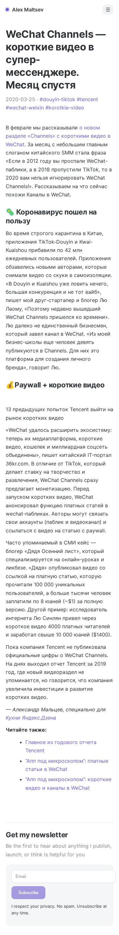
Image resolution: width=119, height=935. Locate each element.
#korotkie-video (64, 107)
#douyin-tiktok (57, 99)
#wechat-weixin (25, 107)
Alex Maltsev (27, 9)
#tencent (87, 99)
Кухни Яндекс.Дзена (31, 717)
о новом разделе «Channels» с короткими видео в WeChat (58, 136)
